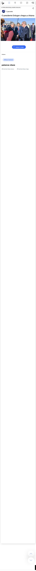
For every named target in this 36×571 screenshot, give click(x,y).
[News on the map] (3, 3)
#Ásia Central (8, 60)
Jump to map (19, 47)
